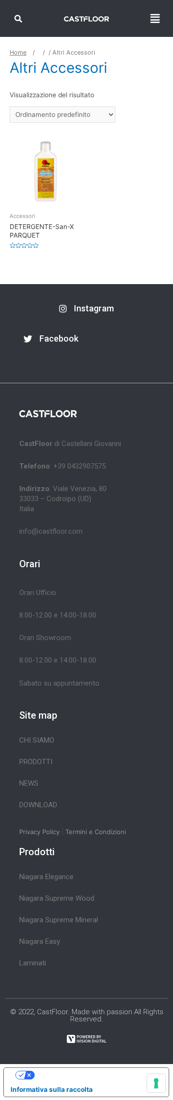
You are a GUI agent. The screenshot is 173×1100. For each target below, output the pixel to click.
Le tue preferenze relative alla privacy (96, 1075)
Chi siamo (36, 740)
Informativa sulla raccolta (52, 1089)
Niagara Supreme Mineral (58, 920)
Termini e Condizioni (95, 832)
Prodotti (35, 761)
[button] (86, 308)
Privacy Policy (39, 832)
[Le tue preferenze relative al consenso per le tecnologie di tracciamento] (156, 1083)
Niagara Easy (39, 941)
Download (38, 805)
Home (18, 52)
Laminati (32, 963)
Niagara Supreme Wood (56, 898)
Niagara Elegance (46, 876)
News (28, 783)
